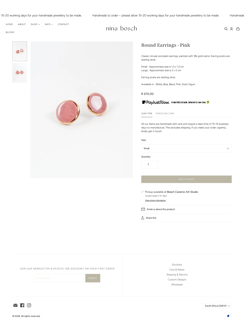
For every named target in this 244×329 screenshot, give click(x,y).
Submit (92, 278)
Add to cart (186, 179)
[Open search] (226, 29)
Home (9, 24)
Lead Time (146, 113)
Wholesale (177, 284)
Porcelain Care (165, 113)
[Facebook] (22, 305)
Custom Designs (177, 279)
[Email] (15, 305)
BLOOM (10, 32)
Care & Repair (177, 269)
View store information (155, 200)
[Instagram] (29, 305)
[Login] (231, 29)
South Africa (216, 305)
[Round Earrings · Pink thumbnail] (19, 51)
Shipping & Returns (177, 274)
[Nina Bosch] (122, 28)
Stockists (177, 264)
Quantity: (146, 156)
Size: (143, 140)
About (22, 24)
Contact (63, 24)
